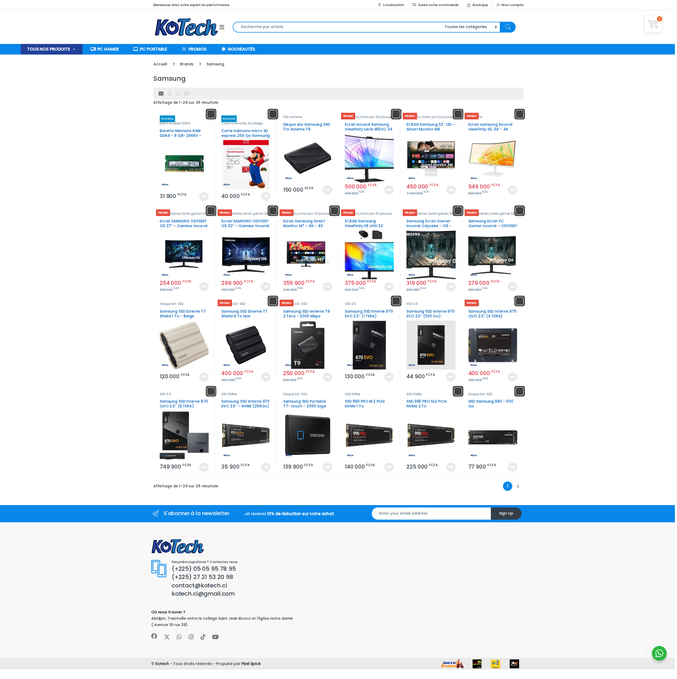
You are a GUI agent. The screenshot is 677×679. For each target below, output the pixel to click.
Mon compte (512, 4)
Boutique (480, 4)
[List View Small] (186, 93)
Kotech (162, 663)
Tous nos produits (48, 49)
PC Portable (153, 49)
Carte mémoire (233, 123)
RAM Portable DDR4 (175, 123)
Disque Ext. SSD (172, 304)
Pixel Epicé (250, 663)
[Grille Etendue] (169, 93)
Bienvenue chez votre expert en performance (191, 4)
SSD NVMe (229, 394)
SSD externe (292, 117)
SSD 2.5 (350, 304)
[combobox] (337, 27)
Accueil (160, 64)
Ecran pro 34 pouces (376, 117)
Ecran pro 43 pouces (315, 213)
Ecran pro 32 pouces (438, 117)
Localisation (393, 4)
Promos (198, 49)
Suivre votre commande (438, 4)
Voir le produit (202, 196)
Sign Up (506, 513)
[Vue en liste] (178, 93)
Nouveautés (241, 49)
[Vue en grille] (161, 93)
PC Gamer (108, 49)
